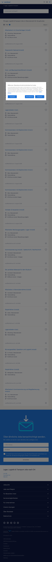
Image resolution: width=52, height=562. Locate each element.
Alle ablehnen (29, 96)
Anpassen (12, 96)
